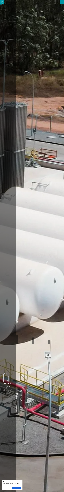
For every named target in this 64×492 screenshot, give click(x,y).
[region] (12, 485)
